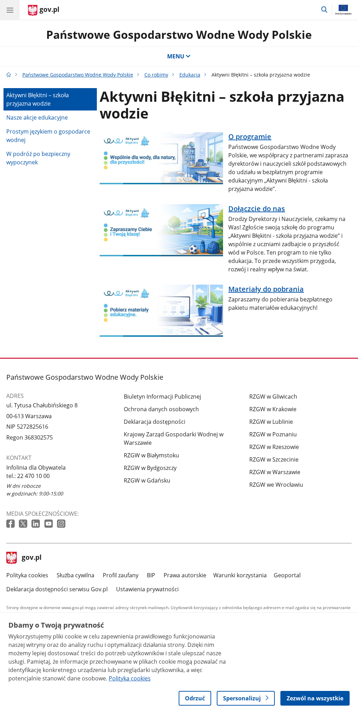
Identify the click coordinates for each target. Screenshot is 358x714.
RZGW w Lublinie (271, 422)
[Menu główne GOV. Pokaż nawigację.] (10, 10)
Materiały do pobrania (266, 289)
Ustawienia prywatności (147, 589)
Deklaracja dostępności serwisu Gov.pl (57, 589)
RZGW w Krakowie (272, 409)
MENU (175, 56)
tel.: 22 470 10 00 (28, 476)
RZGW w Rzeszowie (274, 447)
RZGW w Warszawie (274, 472)
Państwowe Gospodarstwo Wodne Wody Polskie (179, 34)
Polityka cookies (27, 575)
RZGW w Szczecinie (274, 459)
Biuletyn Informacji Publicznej (162, 396)
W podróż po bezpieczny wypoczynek (38, 158)
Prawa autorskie (185, 575)
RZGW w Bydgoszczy (150, 468)
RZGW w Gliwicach (273, 396)
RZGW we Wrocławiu (276, 484)
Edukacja (189, 74)
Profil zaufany (120, 575)
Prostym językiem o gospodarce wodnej (48, 136)
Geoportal (287, 575)
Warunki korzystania (240, 575)
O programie (249, 136)
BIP (151, 575)
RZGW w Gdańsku (147, 480)
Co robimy (156, 74)
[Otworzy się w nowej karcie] (11, 524)
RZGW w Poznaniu (273, 434)
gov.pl (31, 558)
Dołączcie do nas (256, 208)
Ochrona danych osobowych (161, 409)
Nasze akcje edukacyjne (37, 117)
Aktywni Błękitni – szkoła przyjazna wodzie (37, 99)
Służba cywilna (75, 575)
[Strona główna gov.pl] (8, 74)
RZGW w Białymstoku (151, 455)
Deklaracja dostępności (154, 422)
